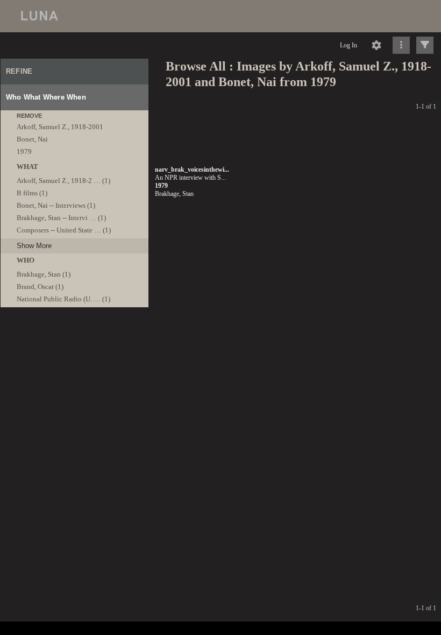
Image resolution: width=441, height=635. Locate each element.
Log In (348, 45)
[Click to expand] (424, 45)
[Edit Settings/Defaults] (376, 45)
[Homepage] (220, 16)
